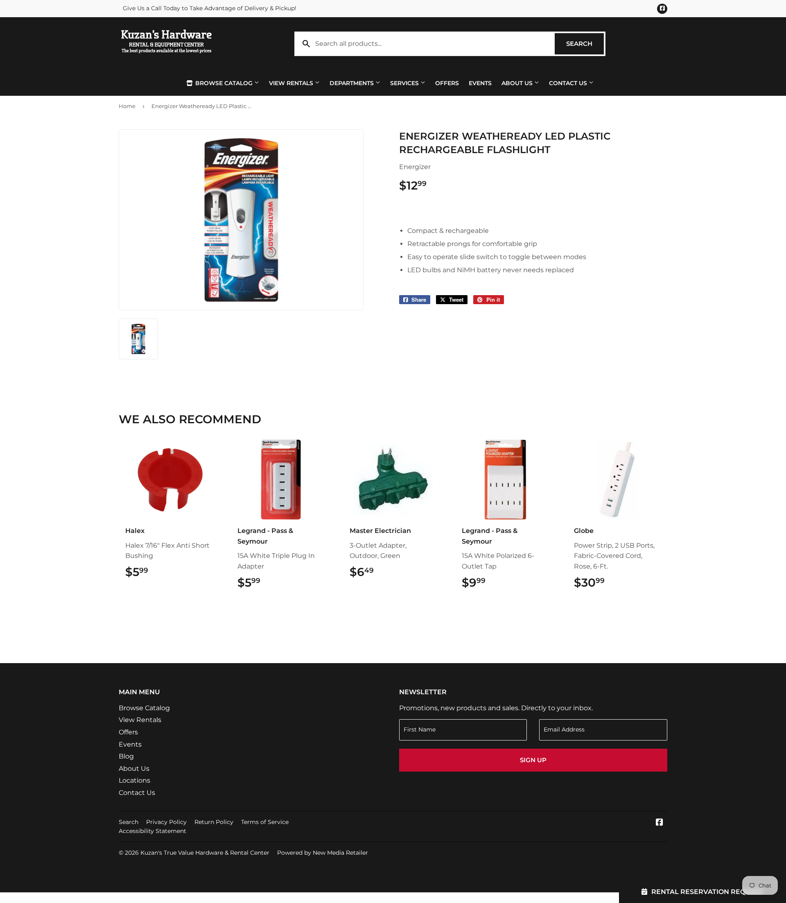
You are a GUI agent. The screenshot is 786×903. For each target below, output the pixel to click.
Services (405, 83)
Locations (134, 780)
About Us (517, 83)
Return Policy (213, 822)
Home (127, 106)
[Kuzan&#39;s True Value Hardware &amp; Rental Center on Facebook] (659, 823)
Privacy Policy (166, 822)
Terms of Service (265, 822)
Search (585, 43)
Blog (126, 756)
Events (480, 83)
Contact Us (569, 83)
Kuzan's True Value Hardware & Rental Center (204, 852)
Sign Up (533, 760)
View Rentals (292, 83)
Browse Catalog (224, 83)
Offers (447, 83)
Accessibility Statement (152, 831)
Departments (352, 83)
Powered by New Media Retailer (322, 852)
